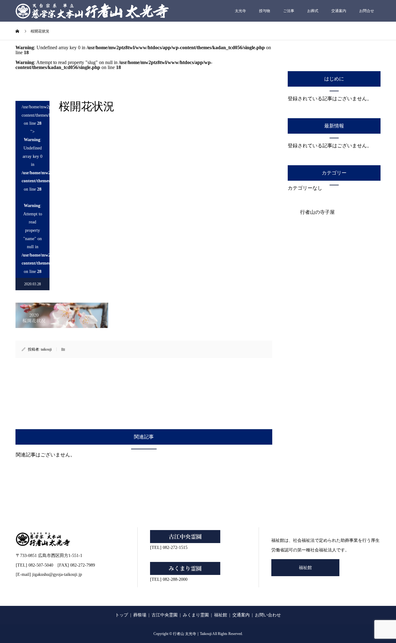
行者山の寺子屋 (317, 212)
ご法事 (288, 11)
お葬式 (312, 11)
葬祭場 (139, 615)
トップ (121, 615)
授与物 (264, 11)
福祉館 (305, 567)
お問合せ (366, 11)
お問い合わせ (268, 615)
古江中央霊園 (165, 615)
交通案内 (338, 11)
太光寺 (240, 11)
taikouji (46, 349)
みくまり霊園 (196, 615)
